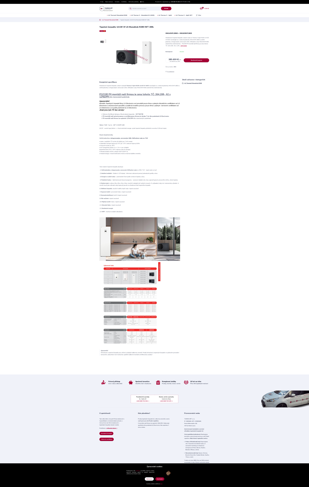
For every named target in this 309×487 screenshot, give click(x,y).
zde (161, 484)
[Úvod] (112, 8)
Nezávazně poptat (196, 60)
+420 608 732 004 (175, 2)
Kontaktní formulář (106, 433)
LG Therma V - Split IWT (184, 15)
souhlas (138, 470)
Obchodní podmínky (134, 2)
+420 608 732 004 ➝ (142, 401)
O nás (101, 2)
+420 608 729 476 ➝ (166, 401)
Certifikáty (124, 2)
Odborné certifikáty (106, 439)
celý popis (183, 46)
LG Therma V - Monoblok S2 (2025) (142, 15)
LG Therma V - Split (165, 15)
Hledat (166, 8)
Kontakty (117, 2)
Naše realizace (109, 2)
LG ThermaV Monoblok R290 (117, 15)
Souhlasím (160, 479)
